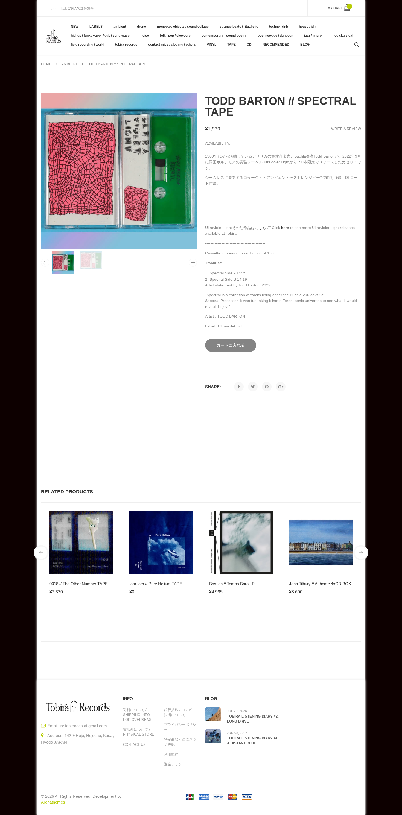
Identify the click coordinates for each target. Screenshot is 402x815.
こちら (260, 227)
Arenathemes (53, 802)
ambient (69, 64)
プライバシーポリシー (180, 727)
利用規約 (171, 754)
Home (46, 64)
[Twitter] (253, 386)
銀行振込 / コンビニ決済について (180, 712)
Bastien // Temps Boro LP (232, 583)
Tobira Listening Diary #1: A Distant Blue (253, 740)
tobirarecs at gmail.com (86, 725)
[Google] (281, 386)
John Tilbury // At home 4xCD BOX (320, 583)
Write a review (346, 129)
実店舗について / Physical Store (138, 731)
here (285, 227)
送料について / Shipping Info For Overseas (137, 715)
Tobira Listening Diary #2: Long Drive (253, 718)
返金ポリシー (174, 764)
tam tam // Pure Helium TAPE (155, 583)
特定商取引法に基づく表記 (180, 741)
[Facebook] (239, 386)
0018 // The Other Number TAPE (78, 583)
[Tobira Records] (53, 36)
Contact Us (134, 745)
